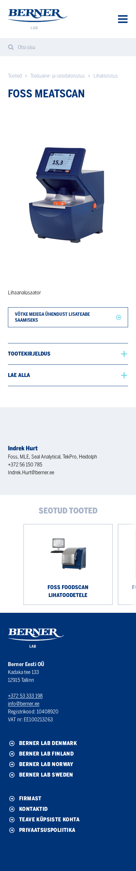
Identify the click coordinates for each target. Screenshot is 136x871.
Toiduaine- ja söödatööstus (57, 76)
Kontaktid (33, 809)
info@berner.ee (23, 704)
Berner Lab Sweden (46, 775)
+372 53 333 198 (25, 696)
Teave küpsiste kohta (49, 819)
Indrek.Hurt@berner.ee (31, 472)
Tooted (15, 76)
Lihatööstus (105, 76)
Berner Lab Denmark (48, 743)
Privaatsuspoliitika (47, 830)
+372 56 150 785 (25, 464)
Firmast (30, 798)
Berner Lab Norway (46, 764)
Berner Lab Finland (46, 754)
